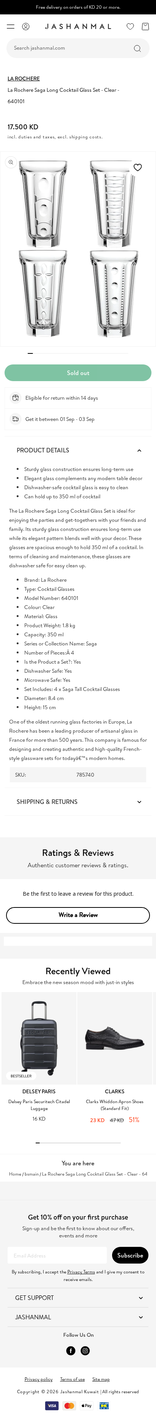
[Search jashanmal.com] (137, 48)
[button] (10, 26)
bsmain (32, 1174)
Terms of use (72, 1379)
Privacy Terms (81, 1271)
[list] (79, 1062)
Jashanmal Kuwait (79, 1391)
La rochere (24, 78)
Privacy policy (39, 1379)
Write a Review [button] (78, 915)
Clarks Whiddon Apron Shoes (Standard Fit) (115, 1104)
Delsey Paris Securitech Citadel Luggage (39, 1104)
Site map (101, 1379)
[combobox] (78, 48)
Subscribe (130, 1255)
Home (15, 1174)
